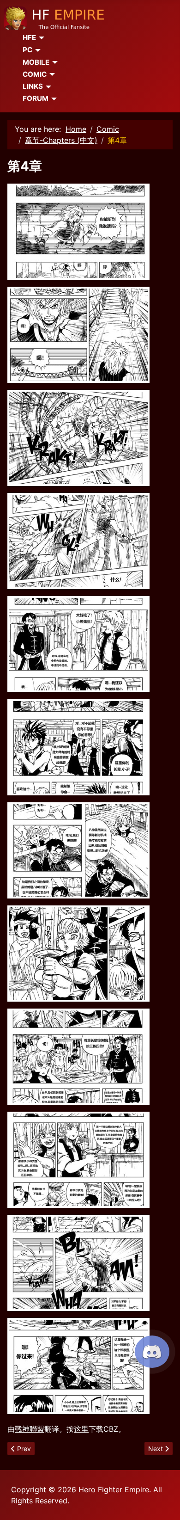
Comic (35, 74)
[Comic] (51, 74)
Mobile (36, 62)
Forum (35, 98)
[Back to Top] (164, 1503)
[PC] (36, 50)
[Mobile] (53, 62)
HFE (29, 37)
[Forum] (52, 99)
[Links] (47, 87)
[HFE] (40, 38)
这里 (81, 1429)
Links (33, 86)
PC (27, 49)
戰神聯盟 (29, 1429)
